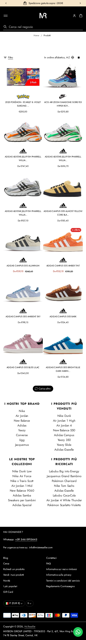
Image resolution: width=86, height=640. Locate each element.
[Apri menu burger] (5, 15)
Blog (5, 558)
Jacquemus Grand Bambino (64, 476)
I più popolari (10, 586)
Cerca (6, 563)
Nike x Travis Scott (22, 481)
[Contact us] (78, 632)
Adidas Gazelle (64, 449)
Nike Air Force (21, 476)
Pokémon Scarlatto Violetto (64, 505)
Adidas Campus (64, 435)
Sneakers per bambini (22, 500)
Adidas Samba (22, 495)
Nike (22, 411)
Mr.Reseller (30, 626)
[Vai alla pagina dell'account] (74, 15)
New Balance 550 (64, 430)
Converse (22, 435)
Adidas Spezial (21, 505)
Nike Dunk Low (22, 471)
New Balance (22, 420)
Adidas (21, 425)
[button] (80, 15)
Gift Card (8, 592)
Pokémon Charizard (64, 481)
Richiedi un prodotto (13, 569)
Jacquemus (22, 445)
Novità (6, 580)
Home (36, 35)
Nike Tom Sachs (64, 486)
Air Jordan (22, 416)
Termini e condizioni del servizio (63, 580)
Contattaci (51, 558)
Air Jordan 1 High (64, 420)
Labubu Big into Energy (64, 471)
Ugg (22, 440)
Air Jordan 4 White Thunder (64, 500)
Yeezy (21, 430)
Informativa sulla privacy (58, 575)
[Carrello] (80, 15)
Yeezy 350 (64, 440)
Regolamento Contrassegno (60, 586)
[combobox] (43, 27)
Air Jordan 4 (64, 425)
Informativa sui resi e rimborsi (61, 569)
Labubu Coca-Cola (64, 495)
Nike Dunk (64, 416)
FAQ (48, 563)
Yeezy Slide (64, 445)
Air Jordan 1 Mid (21, 486)
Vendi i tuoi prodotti (13, 575)
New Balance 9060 (22, 490)
